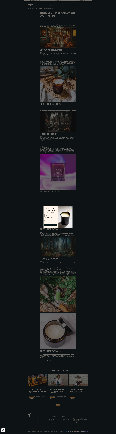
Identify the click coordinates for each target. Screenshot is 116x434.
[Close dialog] (71, 207)
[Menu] (4, 428)
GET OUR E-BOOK (50, 225)
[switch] (3, 430)
